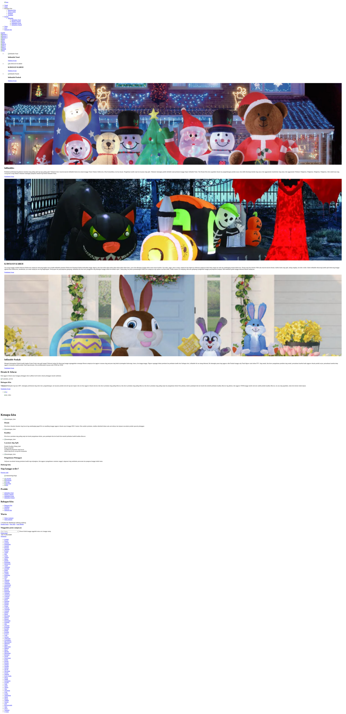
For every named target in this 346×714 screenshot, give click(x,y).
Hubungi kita (8, 29)
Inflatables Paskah (17, 25)
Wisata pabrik (12, 12)
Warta (6, 26)
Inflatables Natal (16, 20)
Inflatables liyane (16, 23)
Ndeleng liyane (12, 60)
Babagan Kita (12, 10)
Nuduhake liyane (9, 176)
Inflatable (10, 18)
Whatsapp (3, 536)
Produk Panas (5, 524)
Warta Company (9, 518)
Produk (6, 16)
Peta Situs (12, 524)
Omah (6, 5)
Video (6, 7)
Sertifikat (10, 15)
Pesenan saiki (4, 472)
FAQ (5, 28)
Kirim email (4, 533)
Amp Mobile (20, 524)
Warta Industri (8, 519)
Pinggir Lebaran (16, 21)
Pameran (10, 13)
